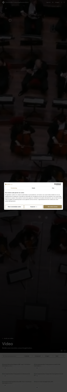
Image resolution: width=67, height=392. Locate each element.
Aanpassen (32, 206)
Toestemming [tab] (14, 188)
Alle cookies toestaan (53, 206)
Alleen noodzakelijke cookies (14, 206)
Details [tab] (33, 188)
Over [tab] (53, 188)
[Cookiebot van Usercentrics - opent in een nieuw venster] (56, 184)
